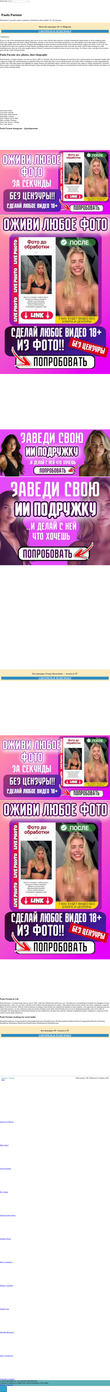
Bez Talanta (4, 1192)
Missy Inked (4, 1145)
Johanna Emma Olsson (8, 1215)
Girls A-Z (10, 1385)
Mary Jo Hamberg (6, 1262)
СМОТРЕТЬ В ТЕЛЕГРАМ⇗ (55, 31)
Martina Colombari (6, 1285)
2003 (3, 1080)
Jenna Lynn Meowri (7, 1122)
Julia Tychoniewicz (6, 1356)
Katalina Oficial (5, 1239)
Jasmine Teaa (4, 1309)
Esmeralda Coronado (7, 1379)
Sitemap (2, 1385)
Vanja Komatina (5, 1169)
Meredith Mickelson (7, 1332)
